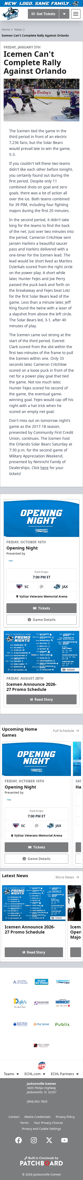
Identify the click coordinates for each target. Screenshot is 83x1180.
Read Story (43, 699)
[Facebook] (18, 1140)
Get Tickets (46, 13)
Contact (14, 1117)
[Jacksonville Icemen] (11, 13)
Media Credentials (37, 1117)
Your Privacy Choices (48, 1123)
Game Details (44, 619)
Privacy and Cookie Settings (41, 1129)
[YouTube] (64, 1140)
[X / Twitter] (49, 1140)
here (44, 467)
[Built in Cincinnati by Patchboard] (41, 1161)
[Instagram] (34, 1140)
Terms (24, 1123)
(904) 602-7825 (37, 1101)
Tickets (44, 608)
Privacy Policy (65, 1117)
